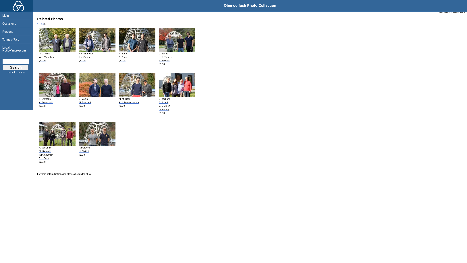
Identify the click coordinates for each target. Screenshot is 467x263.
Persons (7, 31)
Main (5, 15)
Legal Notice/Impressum (14, 49)
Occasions (9, 23)
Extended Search (16, 72)
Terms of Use (10, 39)
